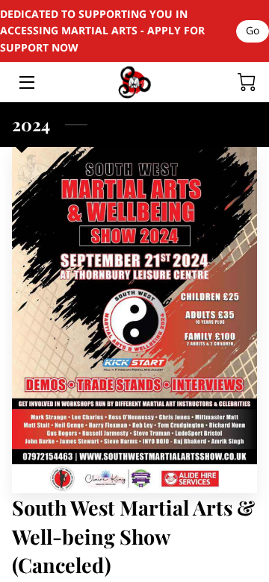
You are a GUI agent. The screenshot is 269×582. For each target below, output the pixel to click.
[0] (247, 82)
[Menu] (25, 82)
